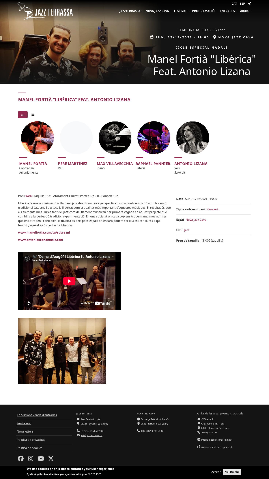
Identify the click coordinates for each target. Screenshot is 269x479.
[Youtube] (40, 460)
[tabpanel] (134, 149)
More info (95, 474)
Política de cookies (29, 448)
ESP (242, 4)
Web (28, 196)
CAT (234, 4)
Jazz (187, 230)
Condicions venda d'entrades (37, 415)
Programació (203, 11)
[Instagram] (30, 460)
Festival (180, 11)
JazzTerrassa (129, 11)
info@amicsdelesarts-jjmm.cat (216, 439)
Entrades (227, 11)
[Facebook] (20, 460)
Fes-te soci (24, 423)
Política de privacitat (31, 440)
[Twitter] (51, 460)
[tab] (23, 114)
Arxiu (244, 11)
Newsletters (25, 431)
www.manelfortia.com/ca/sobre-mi (44, 232)
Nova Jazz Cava (157, 11)
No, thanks (232, 471)
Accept (216, 472)
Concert (212, 209)
